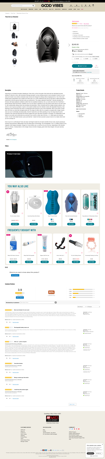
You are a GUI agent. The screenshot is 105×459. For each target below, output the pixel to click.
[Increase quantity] (77, 62)
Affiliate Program (72, 432)
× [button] (102, 444)
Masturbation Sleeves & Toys (22, 13)
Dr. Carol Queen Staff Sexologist (50, 434)
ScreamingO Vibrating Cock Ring (91, 255)
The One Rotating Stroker (76, 255)
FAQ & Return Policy (25, 440)
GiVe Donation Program (74, 434)
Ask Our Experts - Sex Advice (49, 432)
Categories (7, 13)
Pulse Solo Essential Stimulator (71, 216)
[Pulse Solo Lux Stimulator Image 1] (48, 45)
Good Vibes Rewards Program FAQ (76, 437)
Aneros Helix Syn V (60, 255)
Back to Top (72, 404)
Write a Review (86, 23)
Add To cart (83, 66)
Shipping (23, 435)
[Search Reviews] (56, 302)
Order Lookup (24, 434)
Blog (44, 429)
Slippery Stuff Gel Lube (44, 255)
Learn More (89, 72)
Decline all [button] (98, 453)
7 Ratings (80, 23)
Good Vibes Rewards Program (75, 436)
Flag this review (16, 322)
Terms (22, 438)
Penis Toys (13, 13)
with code (42, 1)
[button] (69, 45)
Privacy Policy (24, 437)
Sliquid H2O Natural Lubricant (13, 255)
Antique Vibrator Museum (74, 433)
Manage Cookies (24, 441)
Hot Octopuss (13, 139)
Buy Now (15, 224)
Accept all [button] (90, 453)
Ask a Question (75, 27)
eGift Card (23, 429)
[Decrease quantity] (73, 62)
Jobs (70, 439)
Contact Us (23, 432)
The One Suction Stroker (15, 216)
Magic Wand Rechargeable (29, 255)
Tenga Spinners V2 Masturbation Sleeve (90, 216)
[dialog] (95, 450)
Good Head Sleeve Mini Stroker (34, 216)
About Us (23, 431)
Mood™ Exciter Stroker (52, 216)
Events (44, 431)
